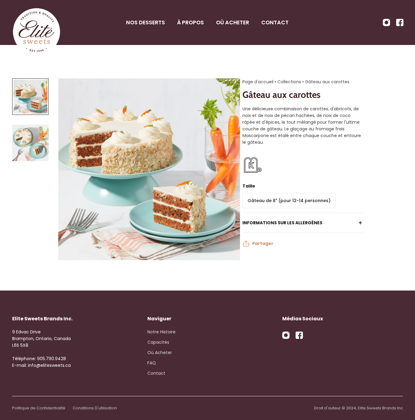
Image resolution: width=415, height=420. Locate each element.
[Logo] (36, 22)
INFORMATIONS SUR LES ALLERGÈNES (282, 223)
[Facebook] (399, 22)
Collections (289, 82)
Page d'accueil (257, 82)
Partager (262, 243)
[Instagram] (386, 22)
